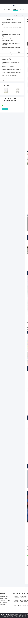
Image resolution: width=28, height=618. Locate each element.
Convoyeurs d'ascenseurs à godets (10, 69)
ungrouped (12, 15)
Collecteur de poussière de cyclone (11, 72)
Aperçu (1, 15)
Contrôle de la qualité (5, 600)
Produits (15, 9)
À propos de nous (4, 596)
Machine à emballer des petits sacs (11, 34)
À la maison (7, 9)
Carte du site (3, 604)
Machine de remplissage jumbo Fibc (11, 62)
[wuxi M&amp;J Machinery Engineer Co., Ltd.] (14, 6)
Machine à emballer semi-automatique (11, 30)
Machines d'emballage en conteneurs (11, 47)
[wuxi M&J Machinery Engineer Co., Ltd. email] (3, 105)
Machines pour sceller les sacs (9, 55)
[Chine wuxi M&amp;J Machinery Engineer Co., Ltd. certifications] (6, 90)
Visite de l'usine (3, 598)
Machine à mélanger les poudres (10, 52)
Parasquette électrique (8, 66)
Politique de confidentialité (7, 614)
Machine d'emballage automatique (10, 27)
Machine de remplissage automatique (11, 22)
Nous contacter (3, 602)
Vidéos (21, 9)
